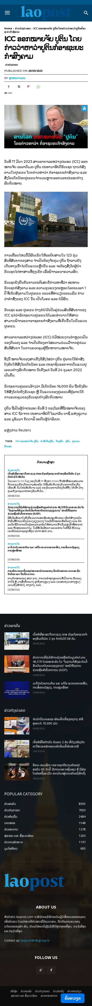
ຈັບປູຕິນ (59, 441)
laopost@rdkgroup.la (35, 940)
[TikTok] (41, 970)
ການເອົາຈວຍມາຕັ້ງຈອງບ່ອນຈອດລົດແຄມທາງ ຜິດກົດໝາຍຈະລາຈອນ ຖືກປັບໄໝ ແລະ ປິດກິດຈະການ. (44, 572)
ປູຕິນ (67, 441)
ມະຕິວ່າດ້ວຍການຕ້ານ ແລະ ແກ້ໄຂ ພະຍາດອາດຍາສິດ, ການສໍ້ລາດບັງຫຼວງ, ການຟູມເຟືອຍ (44, 548)
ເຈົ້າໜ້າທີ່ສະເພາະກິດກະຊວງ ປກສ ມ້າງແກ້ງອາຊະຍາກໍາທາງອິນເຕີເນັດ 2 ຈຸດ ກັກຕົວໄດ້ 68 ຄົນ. (44, 475)
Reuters (24, 430)
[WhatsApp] (38, 86)
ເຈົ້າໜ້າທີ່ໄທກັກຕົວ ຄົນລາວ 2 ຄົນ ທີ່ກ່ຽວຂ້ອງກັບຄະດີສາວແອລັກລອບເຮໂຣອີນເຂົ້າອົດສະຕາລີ (59, 744)
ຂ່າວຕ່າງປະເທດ (23, 28)
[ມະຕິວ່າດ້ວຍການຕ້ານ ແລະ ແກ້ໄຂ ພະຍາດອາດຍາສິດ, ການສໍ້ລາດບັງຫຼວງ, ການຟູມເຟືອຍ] (16, 690)
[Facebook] (8, 86)
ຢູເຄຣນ (76, 441)
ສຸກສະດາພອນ (17, 78)
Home (8, 28)
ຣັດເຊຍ (8, 446)
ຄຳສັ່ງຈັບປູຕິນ (47, 441)
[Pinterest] (28, 86)
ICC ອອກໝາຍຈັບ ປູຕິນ (26, 441)
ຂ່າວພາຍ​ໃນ (14, 470)
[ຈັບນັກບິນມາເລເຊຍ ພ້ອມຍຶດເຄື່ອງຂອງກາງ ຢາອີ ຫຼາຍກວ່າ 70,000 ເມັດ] (16, 725)
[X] (18, 86)
